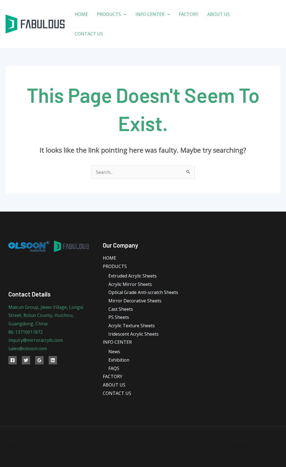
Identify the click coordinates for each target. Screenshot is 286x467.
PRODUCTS (109, 14)
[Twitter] (269, 20)
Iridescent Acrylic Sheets (133, 334)
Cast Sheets (120, 309)
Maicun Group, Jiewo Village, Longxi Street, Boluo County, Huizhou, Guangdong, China (45, 315)
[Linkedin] (53, 360)
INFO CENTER (150, 14)
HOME (81, 14)
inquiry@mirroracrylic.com (35, 340)
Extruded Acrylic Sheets (132, 276)
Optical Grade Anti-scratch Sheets (143, 292)
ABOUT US (218, 14)
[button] (124, 14)
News (114, 352)
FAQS (113, 368)
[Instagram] (261, 28)
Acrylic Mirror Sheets (130, 284)
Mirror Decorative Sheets (134, 301)
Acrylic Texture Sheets (131, 326)
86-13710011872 (25, 332)
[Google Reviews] (39, 360)
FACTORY (188, 14)
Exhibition (118, 360)
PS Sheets (118, 317)
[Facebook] (256, 20)
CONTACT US (89, 34)
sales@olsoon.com (27, 348)
